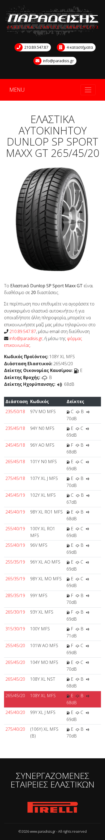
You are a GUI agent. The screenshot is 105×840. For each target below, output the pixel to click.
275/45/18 (15, 478)
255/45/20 (15, 645)
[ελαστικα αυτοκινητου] (52, 21)
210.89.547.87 (35, 47)
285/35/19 (15, 595)
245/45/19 (15, 495)
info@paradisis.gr (58, 60)
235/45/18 (15, 428)
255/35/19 (15, 562)
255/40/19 (15, 529)
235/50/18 (15, 411)
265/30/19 (15, 612)
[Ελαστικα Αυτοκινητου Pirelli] (52, 807)
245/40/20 (15, 712)
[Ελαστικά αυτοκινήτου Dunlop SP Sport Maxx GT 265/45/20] (52, 220)
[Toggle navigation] (88, 89)
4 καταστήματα (79, 47)
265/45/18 (15, 462)
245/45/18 (15, 445)
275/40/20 (15, 729)
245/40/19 (15, 512)
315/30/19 (15, 629)
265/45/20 (15, 662)
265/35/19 (15, 579)
